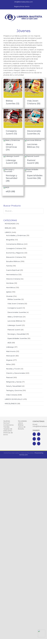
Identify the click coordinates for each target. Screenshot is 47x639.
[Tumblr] (38, 443)
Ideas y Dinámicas (15, 317)
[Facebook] (34, 434)
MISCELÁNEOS (11, 404)
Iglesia (8, 292)
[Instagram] (34, 439)
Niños (8, 364)
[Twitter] (38, 434)
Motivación (10, 356)
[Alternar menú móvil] (43, 23)
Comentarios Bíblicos (14, 244)
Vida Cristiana (11, 395)
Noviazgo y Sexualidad (16, 334)
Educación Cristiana (14, 257)
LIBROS (8, 232)
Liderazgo (10, 347)
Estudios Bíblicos (13, 261)
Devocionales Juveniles (17, 312)
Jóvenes (9, 296)
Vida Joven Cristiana (16, 304)
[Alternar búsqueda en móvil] (38, 23)
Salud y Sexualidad (13, 386)
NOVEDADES (10, 224)
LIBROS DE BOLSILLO (13, 399)
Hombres (10, 283)
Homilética (10, 287)
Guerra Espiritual (13, 270)
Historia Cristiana (13, 279)
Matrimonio (11, 351)
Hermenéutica (12, 274)
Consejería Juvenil (15, 308)
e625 (9, 343)
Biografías (10, 240)
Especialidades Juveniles (17, 338)
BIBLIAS (8, 228)
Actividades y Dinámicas (16, 235)
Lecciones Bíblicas (15, 321)
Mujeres (9, 360)
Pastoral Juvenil (14, 330)
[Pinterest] (34, 443)
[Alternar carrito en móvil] (34, 23)
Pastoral (9, 377)
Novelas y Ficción (13, 369)
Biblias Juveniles (14, 299)
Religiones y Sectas (14, 382)
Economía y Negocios (15, 253)
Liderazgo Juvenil (14, 325)
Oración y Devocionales (15, 373)
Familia (9, 266)
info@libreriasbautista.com (23, 2)
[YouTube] (38, 439)
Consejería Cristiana (14, 248)
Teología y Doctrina (14, 390)
